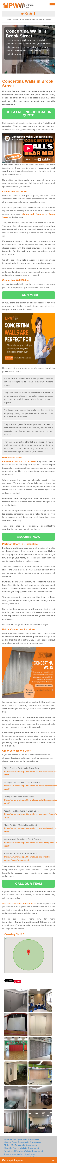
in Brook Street (19, 461)
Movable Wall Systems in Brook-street (21, 1139)
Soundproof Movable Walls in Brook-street (23, 1151)
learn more (28, 295)
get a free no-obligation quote (28, 113)
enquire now (28, 537)
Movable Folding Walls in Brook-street (21, 1148)
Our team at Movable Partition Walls (19, 903)
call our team (28, 883)
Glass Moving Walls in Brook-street (20, 1154)
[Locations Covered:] (3, 4)
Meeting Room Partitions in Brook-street (22, 1142)
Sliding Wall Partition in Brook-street (20, 1145)
